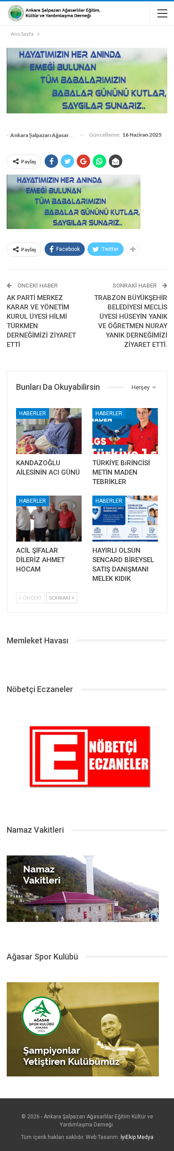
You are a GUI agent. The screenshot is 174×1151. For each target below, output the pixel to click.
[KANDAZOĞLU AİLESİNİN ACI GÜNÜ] (49, 431)
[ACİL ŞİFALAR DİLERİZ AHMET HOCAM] (49, 519)
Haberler (32, 413)
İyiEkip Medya (136, 1137)
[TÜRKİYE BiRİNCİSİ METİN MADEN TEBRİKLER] (125, 431)
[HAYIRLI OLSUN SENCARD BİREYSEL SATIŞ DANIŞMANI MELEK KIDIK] (125, 519)
